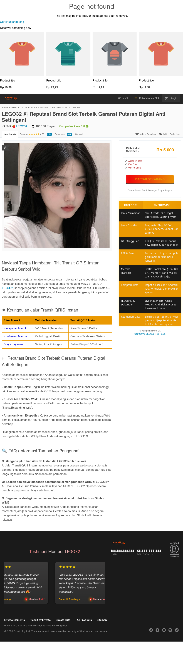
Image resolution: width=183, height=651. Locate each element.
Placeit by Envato (40, 619)
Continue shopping (12, 22)
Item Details (10, 134)
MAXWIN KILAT (59, 107)
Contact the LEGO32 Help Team (149, 333)
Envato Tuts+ (64, 619)
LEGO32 (76, 107)
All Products (84, 619)
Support (79, 134)
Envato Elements (14, 619)
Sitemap (102, 619)
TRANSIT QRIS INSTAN (36, 107)
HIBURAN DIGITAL (11, 107)
